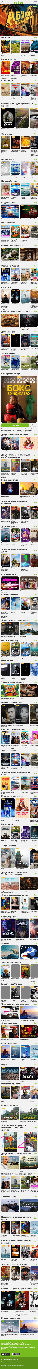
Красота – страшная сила (13, 729)
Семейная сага (8, 223)
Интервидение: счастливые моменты (24, 544)
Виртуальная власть (4, 677)
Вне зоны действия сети (24, 1060)
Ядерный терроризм (23, 151)
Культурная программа (12, 796)
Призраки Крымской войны (15, 1281)
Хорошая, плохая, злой (25, 590)
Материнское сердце (14, 97)
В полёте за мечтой (14, 611)
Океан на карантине (13, 1060)
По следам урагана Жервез (5, 543)
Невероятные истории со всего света (16, 1218)
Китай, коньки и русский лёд (8, 218)
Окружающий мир (9, 640)
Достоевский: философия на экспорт (27, 496)
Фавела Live (4, 1121)
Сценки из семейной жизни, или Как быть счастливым (5, 241)
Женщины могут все (11, 962)
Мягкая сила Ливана (14, 543)
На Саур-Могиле (34, 725)
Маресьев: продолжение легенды (33, 612)
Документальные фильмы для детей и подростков (15, 456)
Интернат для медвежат (7, 262)
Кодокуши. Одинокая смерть (5, 912)
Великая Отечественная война (15, 311)
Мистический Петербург (24, 841)
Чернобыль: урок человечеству (15, 151)
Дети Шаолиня (34, 567)
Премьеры (6, 37)
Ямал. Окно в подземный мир (15, 657)
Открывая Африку (9, 1023)
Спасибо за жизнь (5, 175)
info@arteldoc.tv (11, 1350)
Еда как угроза (5, 496)
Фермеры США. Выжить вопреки (9, 1170)
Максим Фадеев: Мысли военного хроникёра (25, 521)
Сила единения (5, 328)
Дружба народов (9, 526)
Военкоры (33, 520)
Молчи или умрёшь (24, 1039)
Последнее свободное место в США (5, 792)
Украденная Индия (24, 76)
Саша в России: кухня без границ (28, 451)
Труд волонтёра (8, 846)
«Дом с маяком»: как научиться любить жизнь (5, 569)
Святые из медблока (33, 176)
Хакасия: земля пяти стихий (5, 198)
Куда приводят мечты (5, 767)
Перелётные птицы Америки (25, 791)
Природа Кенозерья (23, 198)
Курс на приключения (11, 1318)
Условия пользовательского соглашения (11, 1361)
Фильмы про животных (12, 246)
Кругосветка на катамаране (27, 1020)
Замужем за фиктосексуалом (25, 912)
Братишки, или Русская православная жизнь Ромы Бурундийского (5, 306)
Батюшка (23, 303)
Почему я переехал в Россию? (27, 218)
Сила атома (6, 134)
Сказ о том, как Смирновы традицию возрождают (15, 241)
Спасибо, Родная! (5, 451)
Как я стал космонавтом (33, 1001)
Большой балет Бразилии (15, 370)
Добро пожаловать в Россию (14, 435)
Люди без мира (23, 636)
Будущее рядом (8, 916)
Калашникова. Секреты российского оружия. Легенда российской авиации (5, 614)
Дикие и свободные (6, 959)
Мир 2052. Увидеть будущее (6, 940)
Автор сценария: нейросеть (25, 348)
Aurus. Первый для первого (14, 282)
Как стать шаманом (3, 841)
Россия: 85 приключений (33, 198)
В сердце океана (9, 1043)
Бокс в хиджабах (25, 978)
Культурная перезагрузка (33, 282)
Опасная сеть (7, 661)
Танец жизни (14, 1100)
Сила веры (6, 287)
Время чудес (7, 824)
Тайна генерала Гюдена (24, 1281)
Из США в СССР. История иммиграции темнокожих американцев (5, 1283)
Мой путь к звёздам (4, 1001)
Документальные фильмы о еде (16, 1154)
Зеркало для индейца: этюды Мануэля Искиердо (5, 475)
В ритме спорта (8, 574)
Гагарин (13, 1000)
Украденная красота (4, 1236)
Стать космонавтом (24, 1001)
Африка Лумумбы (32, 54)
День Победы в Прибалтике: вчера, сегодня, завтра (28, 328)
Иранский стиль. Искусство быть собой (15, 747)
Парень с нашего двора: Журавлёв (5, 520)
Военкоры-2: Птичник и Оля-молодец (8, 637)
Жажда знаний (8, 353)
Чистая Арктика (19, 868)
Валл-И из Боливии (13, 474)
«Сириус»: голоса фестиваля (5, 348)
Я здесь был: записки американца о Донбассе (14, 522)
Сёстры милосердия (24, 176)
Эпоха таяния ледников (24, 657)
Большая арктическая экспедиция (28, 959)
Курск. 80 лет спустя (33, 1259)
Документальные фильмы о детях (14, 550)
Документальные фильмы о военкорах (14, 502)
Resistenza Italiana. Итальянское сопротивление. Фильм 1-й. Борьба (21, 1313)
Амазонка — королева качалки (33, 980)
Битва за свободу (9, 59)
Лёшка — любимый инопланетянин (24, 569)
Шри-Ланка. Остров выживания (28, 1121)
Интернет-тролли (13, 677)
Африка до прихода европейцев (14, 77)
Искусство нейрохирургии (15, 176)
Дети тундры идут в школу (24, 474)
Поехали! (17, 128)
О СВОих (23, 1259)
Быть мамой (7, 81)
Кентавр (3, 1213)
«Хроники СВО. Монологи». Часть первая (14, 1260)
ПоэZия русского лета (11, 702)
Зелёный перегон (15, 54)
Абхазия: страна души (5, 54)
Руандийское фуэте (4, 1100)
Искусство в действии (11, 1084)
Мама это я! (4, 97)
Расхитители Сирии (6, 1081)
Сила (2, 868)
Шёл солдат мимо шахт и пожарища (7, 726)
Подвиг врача (7, 159)
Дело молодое (8, 332)
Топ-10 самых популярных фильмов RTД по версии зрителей (13, 1127)
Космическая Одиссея (11, 984)
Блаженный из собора (34, 1100)
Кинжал (22, 698)
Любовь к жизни (8, 751)
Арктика (5, 943)
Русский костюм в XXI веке (5, 746)
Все (35, 37)
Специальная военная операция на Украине (16, 1242)
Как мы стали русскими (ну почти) (24, 240)
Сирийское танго (25, 1100)
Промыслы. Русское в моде (5, 282)
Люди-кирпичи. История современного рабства (7, 891)
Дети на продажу (15, 1235)
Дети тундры (14, 567)
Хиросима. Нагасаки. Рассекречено (4, 152)
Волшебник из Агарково (33, 841)
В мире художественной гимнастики (7, 591)
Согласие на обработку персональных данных (12, 1365)
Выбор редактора (9, 480)
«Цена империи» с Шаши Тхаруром (5, 77)
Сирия (4, 1065)
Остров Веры (14, 303)
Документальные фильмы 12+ (15, 620)
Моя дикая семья (24, 262)
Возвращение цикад (14, 791)
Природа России (9, 181)
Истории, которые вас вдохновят (16, 1174)
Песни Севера (23, 1213)
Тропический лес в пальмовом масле (27, 1170)
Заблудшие (22, 1081)
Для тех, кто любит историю (14, 1264)
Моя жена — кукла (14, 912)
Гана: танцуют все (4, 370)
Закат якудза (33, 911)
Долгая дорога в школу (25, 1190)
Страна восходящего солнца (14, 895)
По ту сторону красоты (26, 891)
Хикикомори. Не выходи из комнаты (15, 349)
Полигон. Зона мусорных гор (4, 657)
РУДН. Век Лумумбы (33, 543)
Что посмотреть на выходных (15, 1004)
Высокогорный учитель (24, 370)
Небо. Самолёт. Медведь (34, 474)
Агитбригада (33, 1311)
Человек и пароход (33, 1060)
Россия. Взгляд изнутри (24, 54)
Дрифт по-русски (5, 1020)
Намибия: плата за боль (7, 1039)
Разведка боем (19, 725)
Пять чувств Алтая (14, 198)
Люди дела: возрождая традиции (23, 283)
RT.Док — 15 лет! (9, 202)
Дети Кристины (25, 97)
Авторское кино (8, 1197)
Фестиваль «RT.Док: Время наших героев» (17, 105)
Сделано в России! (10, 266)
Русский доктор (5, 128)
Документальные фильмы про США (15, 773)
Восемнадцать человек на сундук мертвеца (9, 1335)
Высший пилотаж (9, 595)
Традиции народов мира (12, 682)
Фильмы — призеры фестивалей (16, 1288)
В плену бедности (9, 1105)
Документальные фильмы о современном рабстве (14, 873)
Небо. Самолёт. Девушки (24, 611)
